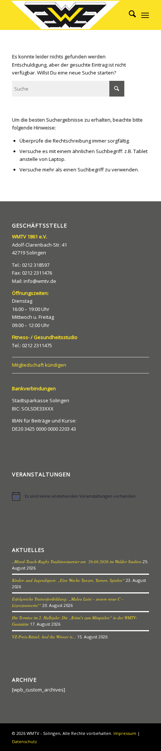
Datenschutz (24, 741)
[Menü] (145, 15)
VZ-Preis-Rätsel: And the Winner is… (44, 636)
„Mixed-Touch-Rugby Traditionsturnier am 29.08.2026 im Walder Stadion (77, 561)
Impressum (124, 733)
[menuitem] (128, 15)
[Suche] (128, 15)
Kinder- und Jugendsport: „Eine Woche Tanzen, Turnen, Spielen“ (68, 580)
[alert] (80, 496)
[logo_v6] (66, 15)
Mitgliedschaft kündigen (39, 364)
